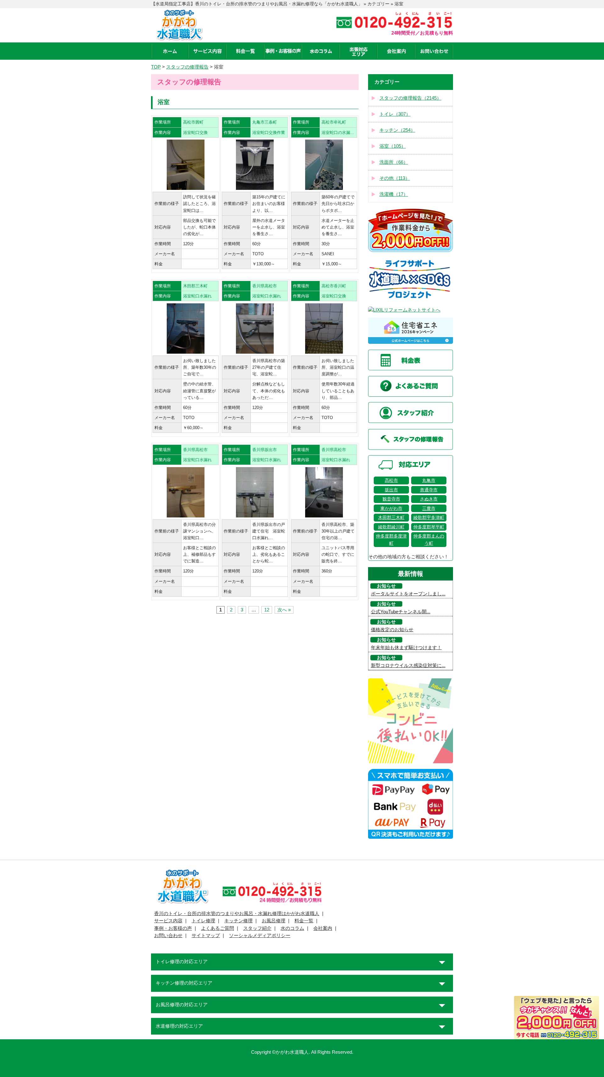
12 (266, 609)
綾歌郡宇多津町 (428, 517)
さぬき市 (429, 498)
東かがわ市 (391, 508)
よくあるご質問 (217, 928)
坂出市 (391, 489)
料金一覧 (303, 920)
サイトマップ (206, 935)
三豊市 (428, 508)
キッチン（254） (397, 130)
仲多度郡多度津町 (391, 539)
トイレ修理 (203, 920)
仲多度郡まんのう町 (428, 539)
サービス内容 (168, 920)
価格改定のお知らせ (392, 629)
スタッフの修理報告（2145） (410, 98)
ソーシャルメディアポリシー (259, 935)
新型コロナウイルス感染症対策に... (408, 665)
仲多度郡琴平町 (428, 526)
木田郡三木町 (391, 517)
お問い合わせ (168, 935)
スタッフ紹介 (257, 928)
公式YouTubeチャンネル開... (400, 611)
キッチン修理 (238, 920)
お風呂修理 (273, 920)
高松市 (391, 480)
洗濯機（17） (393, 194)
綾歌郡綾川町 (391, 526)
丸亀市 (428, 480)
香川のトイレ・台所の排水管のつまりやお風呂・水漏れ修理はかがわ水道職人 (236, 913)
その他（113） (394, 178)
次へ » (284, 609)
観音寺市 (391, 498)
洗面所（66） (393, 162)
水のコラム (292, 928)
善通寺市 (429, 489)
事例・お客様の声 (173, 928)
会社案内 (322, 928)
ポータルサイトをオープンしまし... (408, 593)
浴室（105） (392, 146)
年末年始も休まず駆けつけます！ (406, 647)
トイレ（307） (395, 114)
